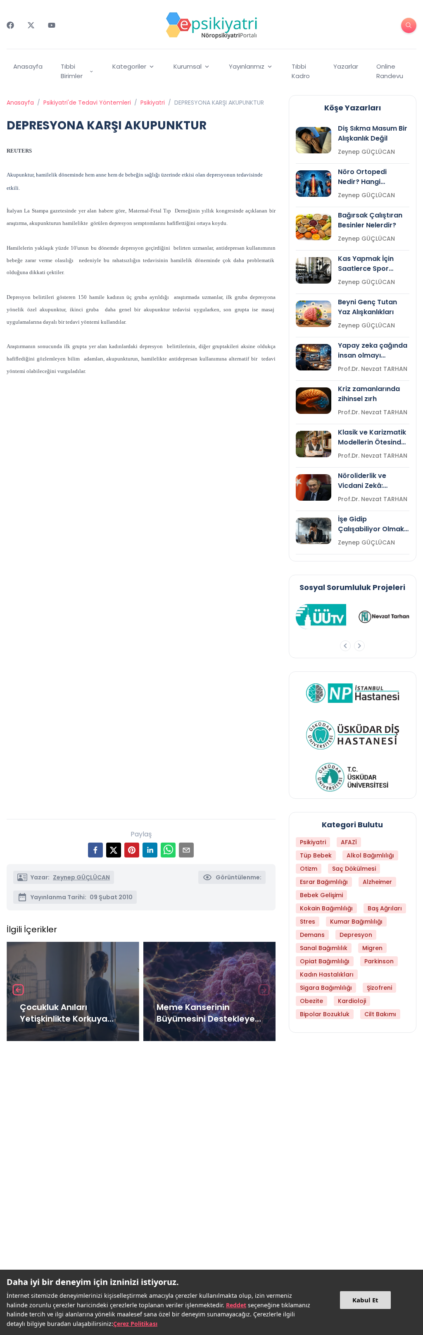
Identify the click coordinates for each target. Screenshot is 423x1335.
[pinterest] (131, 850)
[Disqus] (141, 1157)
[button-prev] (345, 645)
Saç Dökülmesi (354, 869)
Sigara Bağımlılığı (326, 988)
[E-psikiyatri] (211, 25)
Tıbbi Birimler (72, 71)
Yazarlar (345, 66)
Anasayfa (28, 66)
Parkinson (379, 961)
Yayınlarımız (246, 66)
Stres (307, 921)
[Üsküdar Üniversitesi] (352, 777)
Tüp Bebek (316, 855)
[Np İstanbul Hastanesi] (352, 692)
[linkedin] (150, 850)
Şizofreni (379, 988)
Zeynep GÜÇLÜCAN (81, 877)
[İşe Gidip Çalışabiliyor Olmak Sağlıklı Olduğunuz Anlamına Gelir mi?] (313, 531)
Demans (312, 935)
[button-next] (359, 645)
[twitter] (113, 850)
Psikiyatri (152, 102)
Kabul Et (365, 1300)
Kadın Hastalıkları (327, 974)
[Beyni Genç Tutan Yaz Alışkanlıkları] (313, 314)
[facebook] (95, 850)
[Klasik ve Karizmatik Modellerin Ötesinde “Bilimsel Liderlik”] (313, 444)
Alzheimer (377, 882)
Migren (372, 948)
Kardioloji (352, 1001)
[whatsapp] (168, 850)
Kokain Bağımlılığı (326, 908)
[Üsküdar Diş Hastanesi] (352, 735)
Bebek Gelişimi (321, 895)
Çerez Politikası (135, 1324)
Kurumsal (187, 66)
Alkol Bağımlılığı (370, 855)
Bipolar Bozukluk (324, 1014)
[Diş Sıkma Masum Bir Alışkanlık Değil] (313, 140)
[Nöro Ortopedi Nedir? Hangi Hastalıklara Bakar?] (313, 183)
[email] (186, 850)
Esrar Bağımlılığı (324, 882)
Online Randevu (389, 71)
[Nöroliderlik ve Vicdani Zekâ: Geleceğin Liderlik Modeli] (313, 487)
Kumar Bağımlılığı (356, 921)
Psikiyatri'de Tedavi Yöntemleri (87, 102)
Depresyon (356, 935)
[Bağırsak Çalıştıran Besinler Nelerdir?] (313, 227)
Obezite (311, 1001)
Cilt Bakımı (380, 1014)
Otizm (308, 869)
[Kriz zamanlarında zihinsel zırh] (313, 400)
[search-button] (408, 25)
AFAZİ (349, 842)
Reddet (236, 1305)
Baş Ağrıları (385, 908)
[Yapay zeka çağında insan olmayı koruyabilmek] (313, 357)
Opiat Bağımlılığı (324, 961)
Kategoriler (129, 66)
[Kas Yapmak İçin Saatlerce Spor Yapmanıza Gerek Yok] (313, 270)
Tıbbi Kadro (301, 71)
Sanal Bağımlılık (323, 948)
